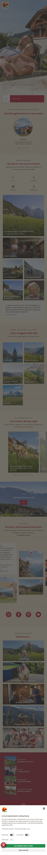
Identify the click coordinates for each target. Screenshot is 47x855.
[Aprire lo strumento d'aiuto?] (3, 844)
